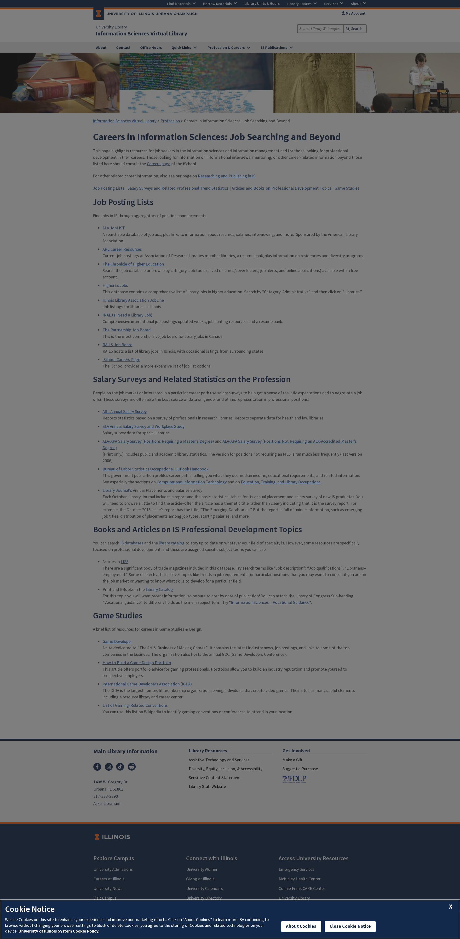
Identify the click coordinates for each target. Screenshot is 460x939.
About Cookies (301, 926)
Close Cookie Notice (350, 926)
